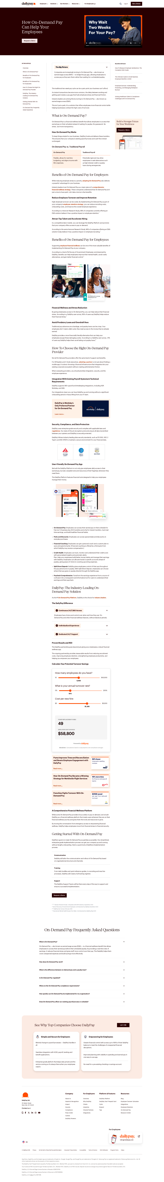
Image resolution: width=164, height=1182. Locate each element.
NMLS (31, 1175)
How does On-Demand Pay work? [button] (51, 962)
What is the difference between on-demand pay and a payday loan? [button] (63, 970)
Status (122, 1150)
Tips (100, 1110)
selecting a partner (85, 362)
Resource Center (126, 1113)
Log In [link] (126, 3)
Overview (25, 68)
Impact (67, 1104)
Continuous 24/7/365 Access (70, 610)
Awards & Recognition (72, 1101)
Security (67, 1107)
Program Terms (114, 1150)
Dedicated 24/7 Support (68, 634)
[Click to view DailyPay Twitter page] (29, 1113)
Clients (85, 1104)
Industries (86, 1107)
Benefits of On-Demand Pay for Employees (31, 82)
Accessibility (83, 1150)
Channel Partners (88, 1110)
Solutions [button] (53, 3)
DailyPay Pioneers (70, 1118)
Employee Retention (127, 1107)
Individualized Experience (69, 625)
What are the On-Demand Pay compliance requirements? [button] (59, 986)
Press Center (69, 1113)
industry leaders (100, 597)
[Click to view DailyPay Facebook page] (25, 1113)
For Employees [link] (89, 3)
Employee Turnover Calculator (130, 1101)
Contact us (26, 1108)
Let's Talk (123, 1025)
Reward (101, 1107)
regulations (56, 431)
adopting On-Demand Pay (91, 181)
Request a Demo (29, 41)
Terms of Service (93, 1150)
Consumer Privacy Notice (70, 1150)
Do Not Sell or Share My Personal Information (50, 1150)
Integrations (86, 1113)
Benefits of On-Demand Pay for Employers (31, 76)
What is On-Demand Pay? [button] (48, 942)
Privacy (34, 1150)
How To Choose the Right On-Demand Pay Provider (31, 88)
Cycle (101, 1104)
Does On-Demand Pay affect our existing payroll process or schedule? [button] (64, 1002)
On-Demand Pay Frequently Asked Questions (31, 109)
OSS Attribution (104, 1150)
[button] (29, 3)
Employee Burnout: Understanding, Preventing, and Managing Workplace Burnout (126, 88)
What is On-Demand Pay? (30, 71)
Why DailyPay (87, 1101)
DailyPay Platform (104, 1098)
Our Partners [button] (64, 3)
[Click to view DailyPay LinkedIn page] (32, 1113)
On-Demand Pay (126, 1110)
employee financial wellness (70, 245)
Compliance (69, 1110)
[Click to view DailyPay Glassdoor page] (22, 1113)
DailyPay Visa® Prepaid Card (107, 1101)
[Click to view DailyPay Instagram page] (35, 1113)
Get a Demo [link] (136, 4)
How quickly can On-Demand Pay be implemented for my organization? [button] (64, 994)
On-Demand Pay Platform (67, 597)
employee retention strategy (73, 204)
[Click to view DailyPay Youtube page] (39, 1113)
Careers (67, 1115)
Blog (122, 1098)
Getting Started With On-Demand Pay (30, 103)
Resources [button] (75, 3)
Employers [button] (43, 3)
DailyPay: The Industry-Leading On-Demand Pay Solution (30, 96)
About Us (68, 1098)
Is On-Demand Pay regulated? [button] (49, 978)
